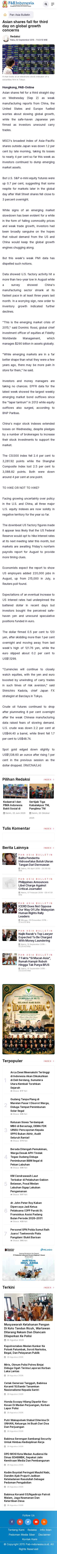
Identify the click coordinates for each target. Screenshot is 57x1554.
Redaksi (15, 36)
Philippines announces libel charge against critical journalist (33, 885)
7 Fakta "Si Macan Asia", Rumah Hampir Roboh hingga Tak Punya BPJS (35, 961)
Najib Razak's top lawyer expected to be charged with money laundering (36, 937)
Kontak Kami (29, 1539)
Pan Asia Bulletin (20, 14)
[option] (15, 800)
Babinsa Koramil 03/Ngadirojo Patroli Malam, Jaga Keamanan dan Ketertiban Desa (27, 1498)
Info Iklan (45, 1529)
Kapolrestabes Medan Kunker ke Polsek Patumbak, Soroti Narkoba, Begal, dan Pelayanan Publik (25, 1349)
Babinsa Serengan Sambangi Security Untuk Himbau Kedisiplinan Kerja (27, 1440)
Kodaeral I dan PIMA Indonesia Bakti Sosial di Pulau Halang (12, 806)
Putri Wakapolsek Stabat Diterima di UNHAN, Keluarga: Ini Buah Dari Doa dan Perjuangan (26, 1423)
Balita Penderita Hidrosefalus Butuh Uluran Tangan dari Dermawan (36, 861)
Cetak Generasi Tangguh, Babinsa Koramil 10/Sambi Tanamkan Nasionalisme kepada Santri (25, 1386)
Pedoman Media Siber (22, 1534)
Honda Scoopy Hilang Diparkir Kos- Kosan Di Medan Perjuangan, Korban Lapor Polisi (27, 1405)
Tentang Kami (16, 1529)
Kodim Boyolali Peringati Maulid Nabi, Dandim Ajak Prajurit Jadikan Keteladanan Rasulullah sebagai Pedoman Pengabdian (27, 1477)
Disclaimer (44, 1534)
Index (48, 779)
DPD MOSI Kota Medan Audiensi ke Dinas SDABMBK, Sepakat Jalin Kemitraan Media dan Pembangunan (27, 1457)
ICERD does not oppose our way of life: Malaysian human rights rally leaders (36, 911)
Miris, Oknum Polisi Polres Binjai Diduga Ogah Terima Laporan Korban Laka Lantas (27, 1368)
